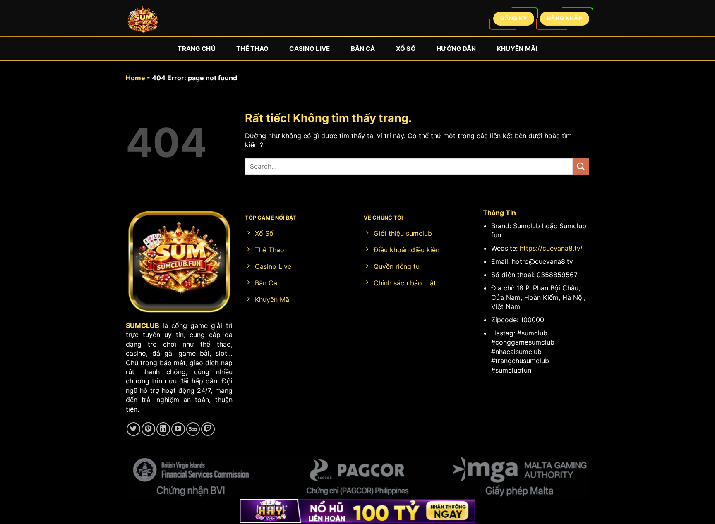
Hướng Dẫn (456, 49)
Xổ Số (406, 49)
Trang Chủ (197, 49)
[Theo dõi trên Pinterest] (148, 429)
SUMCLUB (142, 325)
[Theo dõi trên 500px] (193, 429)
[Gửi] (581, 166)
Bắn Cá (363, 49)
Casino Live (309, 49)
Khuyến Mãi (517, 49)
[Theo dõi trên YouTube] (178, 429)
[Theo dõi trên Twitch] (208, 429)
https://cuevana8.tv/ (551, 248)
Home (135, 78)
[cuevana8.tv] (142, 21)
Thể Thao (252, 49)
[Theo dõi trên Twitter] (133, 429)
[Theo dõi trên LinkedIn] (163, 429)
